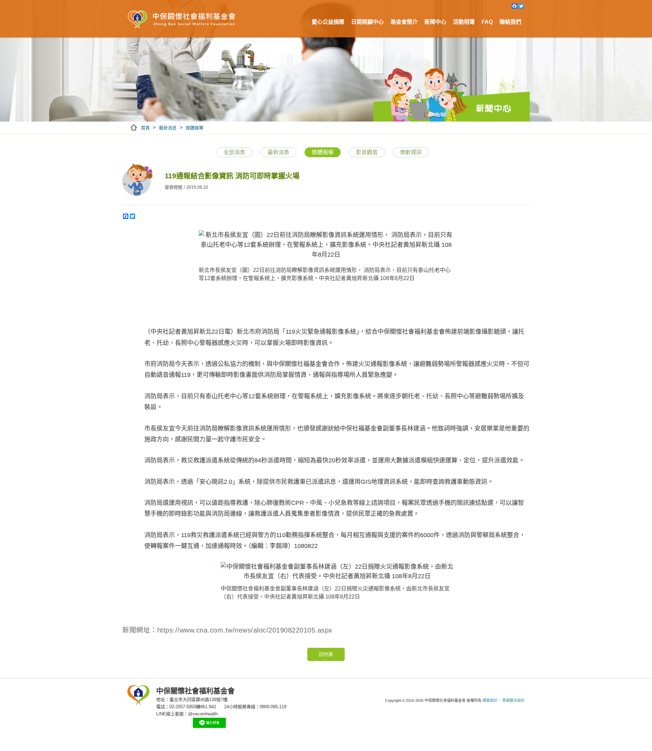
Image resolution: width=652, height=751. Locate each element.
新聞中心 (435, 22)
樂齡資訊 (411, 152)
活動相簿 (464, 22)
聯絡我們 (510, 22)
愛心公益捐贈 (328, 22)
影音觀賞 (367, 152)
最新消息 (168, 127)
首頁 (145, 127)
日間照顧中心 (367, 22)
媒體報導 (194, 127)
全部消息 (234, 152)
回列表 (326, 654)
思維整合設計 (513, 700)
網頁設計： (492, 700)
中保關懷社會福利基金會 (181, 20)
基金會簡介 (404, 22)
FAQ (487, 22)
